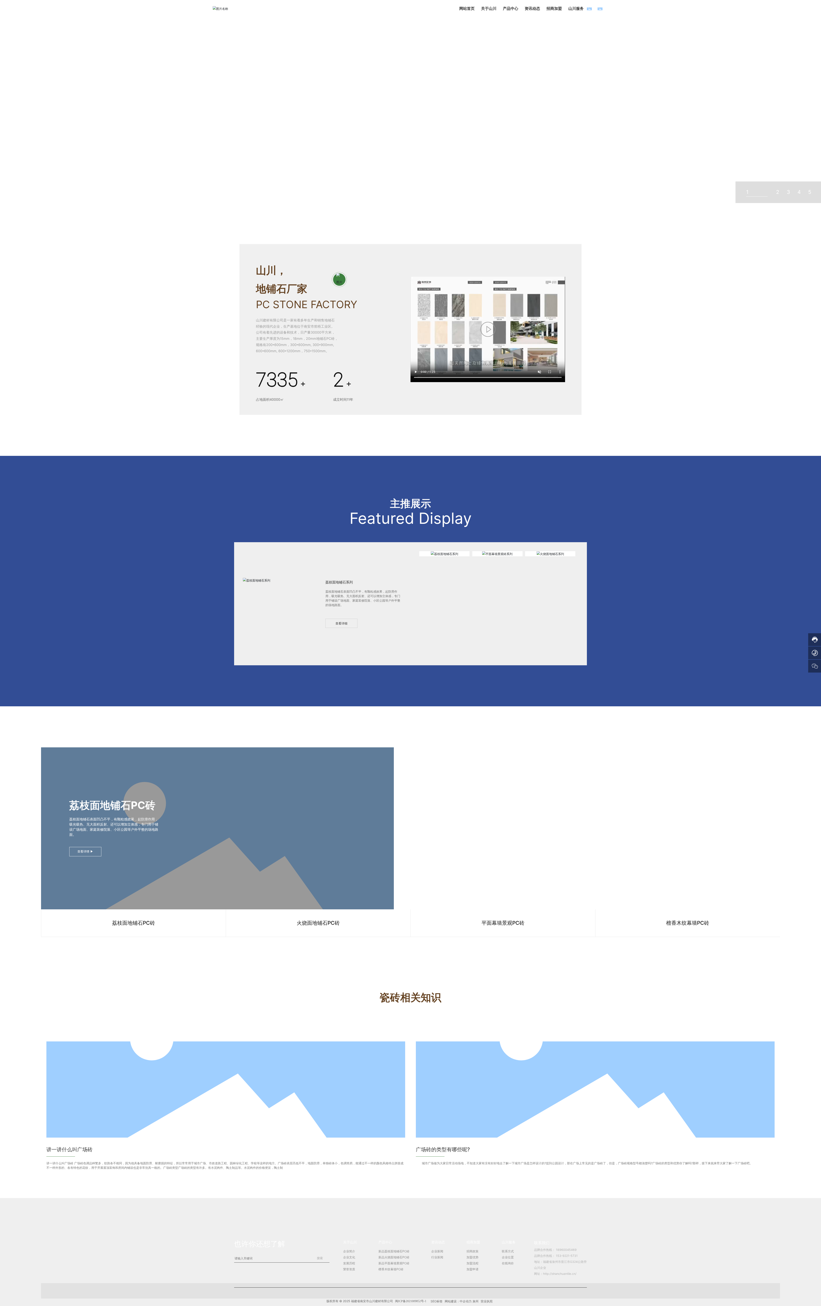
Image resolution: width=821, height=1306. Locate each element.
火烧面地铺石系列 (550, 554)
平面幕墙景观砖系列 (497, 554)
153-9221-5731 (567, 1255)
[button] (743, 96)
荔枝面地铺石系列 (444, 554)
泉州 (475, 1301)
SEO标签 (437, 1301)
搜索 (320, 1258)
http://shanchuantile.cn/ (559, 1273)
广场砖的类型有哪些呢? (443, 1149)
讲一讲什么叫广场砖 (69, 1149)
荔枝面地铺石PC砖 (112, 805)
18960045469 (566, 1250)
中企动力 (466, 1301)
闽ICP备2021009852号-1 (410, 1301)
